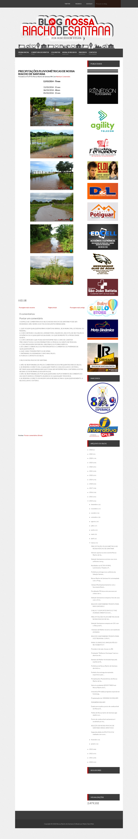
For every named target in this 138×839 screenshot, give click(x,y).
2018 (91, 484)
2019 (91, 480)
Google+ (89, 4)
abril (92, 538)
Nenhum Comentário (63, 76)
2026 (91, 450)
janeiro (93, 744)
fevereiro (94, 740)
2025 (91, 454)
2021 (91, 471)
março (93, 543)
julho (92, 526)
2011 (91, 758)
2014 (91, 501)
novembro (94, 509)
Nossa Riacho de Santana (65, 824)
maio (92, 534)
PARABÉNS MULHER (98, 702)
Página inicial (52, 307)
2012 (91, 753)
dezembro (94, 504)
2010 (91, 762)
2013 (91, 749)
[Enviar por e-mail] (19, 300)
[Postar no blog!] (21, 300)
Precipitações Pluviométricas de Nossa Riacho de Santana (46, 73)
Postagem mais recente (27, 307)
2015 (91, 497)
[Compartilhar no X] (23, 300)
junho (93, 530)
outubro (94, 513)
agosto (93, 521)
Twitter (67, 4)
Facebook (78, 7)
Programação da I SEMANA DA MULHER (104, 698)
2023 (91, 462)
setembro (94, 517)
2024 (91, 458)
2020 (91, 475)
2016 (91, 492)
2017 (91, 488)
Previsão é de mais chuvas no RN (102, 649)
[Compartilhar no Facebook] (25, 300)
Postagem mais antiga (77, 307)
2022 (91, 467)
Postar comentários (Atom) (33, 435)
